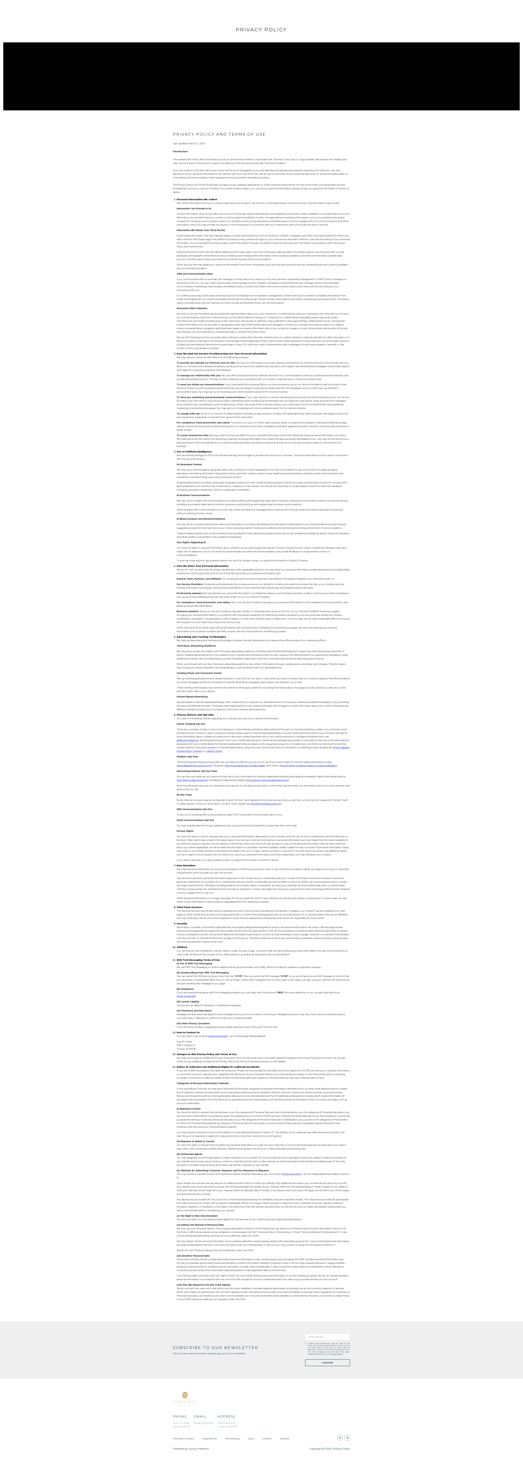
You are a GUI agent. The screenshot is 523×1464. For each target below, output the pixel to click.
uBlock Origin (214, 751)
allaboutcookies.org (187, 740)
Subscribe (327, 1363)
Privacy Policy (337, 1354)
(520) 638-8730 (181, 1426)
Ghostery (198, 751)
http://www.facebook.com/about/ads (244, 765)
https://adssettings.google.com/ (194, 765)
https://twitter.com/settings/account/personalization (308, 765)
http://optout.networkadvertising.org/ (267, 780)
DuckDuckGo (184, 751)
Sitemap (284, 1439)
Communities (209, 1439)
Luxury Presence (198, 1448)
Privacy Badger (341, 747)
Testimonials (232, 1439)
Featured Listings (183, 1439)
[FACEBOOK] (347, 1438)
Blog (251, 1439)
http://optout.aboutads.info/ (192, 780)
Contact (267, 1439)
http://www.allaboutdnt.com (265, 804)
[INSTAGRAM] (340, 1438)
